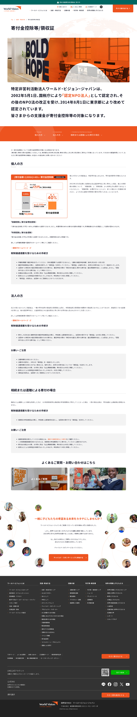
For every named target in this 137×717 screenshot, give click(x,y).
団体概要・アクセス (15, 596)
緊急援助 (72, 596)
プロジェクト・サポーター (50, 609)
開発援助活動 (74, 593)
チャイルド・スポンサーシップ (51, 606)
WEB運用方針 (20, 658)
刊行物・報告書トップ (94, 590)
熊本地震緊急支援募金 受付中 (70, 2)
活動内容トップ (74, 590)
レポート (110, 616)
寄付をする (122, 8)
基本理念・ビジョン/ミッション (19, 593)
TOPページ (10, 654)
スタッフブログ (112, 619)
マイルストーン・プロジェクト (51, 642)
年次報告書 (90, 603)
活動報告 (90, 600)
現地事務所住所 (56, 654)
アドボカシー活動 (75, 600)
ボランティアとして (48, 603)
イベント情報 (46, 636)
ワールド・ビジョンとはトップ (18, 590)
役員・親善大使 (14, 606)
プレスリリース (92, 596)
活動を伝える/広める (48, 632)
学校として (45, 600)
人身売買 (110, 606)
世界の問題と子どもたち (95, 10)
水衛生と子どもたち (113, 600)
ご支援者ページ (92, 7)
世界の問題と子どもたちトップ (116, 590)
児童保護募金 (46, 622)
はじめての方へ (46, 593)
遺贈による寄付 (46, 645)
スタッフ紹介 (13, 603)
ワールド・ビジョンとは (39, 10)
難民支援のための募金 (48, 619)
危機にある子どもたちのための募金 (52, 616)
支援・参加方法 (56, 10)
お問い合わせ (63, 7)
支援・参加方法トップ (48, 590)
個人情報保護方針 (32, 658)
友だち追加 (120, 672)
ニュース (90, 593)
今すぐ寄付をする (115, 656)
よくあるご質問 (77, 7)
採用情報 (10, 658)
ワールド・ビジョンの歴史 (17, 613)
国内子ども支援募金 (48, 629)
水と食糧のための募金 (48, 613)
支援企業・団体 (14, 609)
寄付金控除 (45, 639)
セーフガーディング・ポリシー (50, 658)
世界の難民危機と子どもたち (116, 603)
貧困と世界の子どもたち (114, 593)
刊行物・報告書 (79, 10)
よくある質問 (21, 654)
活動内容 (67, 10)
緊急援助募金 (46, 626)
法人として (45, 596)
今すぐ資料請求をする (115, 695)
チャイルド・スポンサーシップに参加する (68, 557)
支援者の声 (110, 613)
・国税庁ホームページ (19, 248)
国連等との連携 (74, 603)
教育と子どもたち (112, 596)
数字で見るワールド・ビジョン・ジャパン (22, 600)
